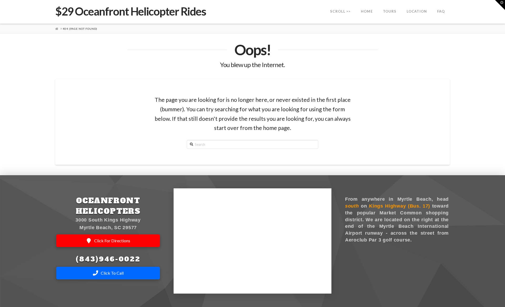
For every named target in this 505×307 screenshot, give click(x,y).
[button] (500, 5)
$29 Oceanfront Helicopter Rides (130, 11)
